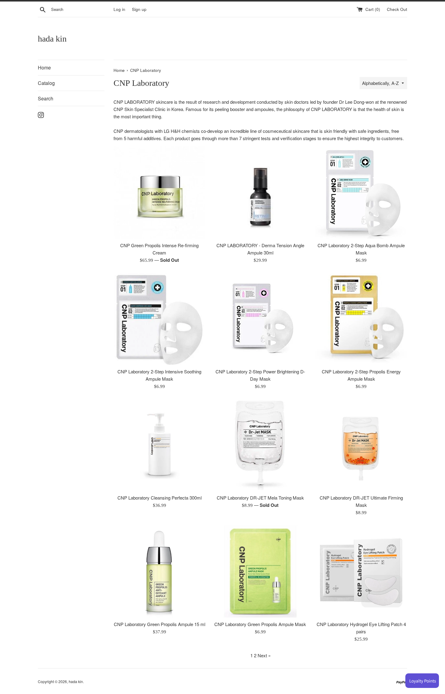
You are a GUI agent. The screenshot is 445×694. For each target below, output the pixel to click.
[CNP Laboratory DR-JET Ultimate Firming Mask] (361, 445)
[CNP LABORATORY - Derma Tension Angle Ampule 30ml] (260, 192)
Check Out (397, 9)
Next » (264, 655)
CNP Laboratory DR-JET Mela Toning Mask (260, 497)
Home (44, 67)
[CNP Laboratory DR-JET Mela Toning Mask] (260, 445)
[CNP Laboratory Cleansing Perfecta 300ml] (159, 445)
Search (45, 98)
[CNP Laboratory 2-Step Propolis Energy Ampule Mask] (361, 319)
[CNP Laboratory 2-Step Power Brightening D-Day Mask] (260, 319)
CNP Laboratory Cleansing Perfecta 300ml (159, 497)
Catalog (46, 82)
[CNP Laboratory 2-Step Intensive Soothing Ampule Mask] (159, 319)
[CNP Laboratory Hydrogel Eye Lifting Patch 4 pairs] (361, 571)
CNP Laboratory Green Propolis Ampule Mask (260, 624)
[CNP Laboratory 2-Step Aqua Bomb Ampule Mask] (361, 192)
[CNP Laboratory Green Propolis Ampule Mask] (260, 571)
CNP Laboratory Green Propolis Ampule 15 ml (159, 624)
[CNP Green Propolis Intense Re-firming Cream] (159, 192)
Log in (119, 9)
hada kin (52, 38)
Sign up (139, 9)
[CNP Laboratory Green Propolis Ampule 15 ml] (159, 571)
